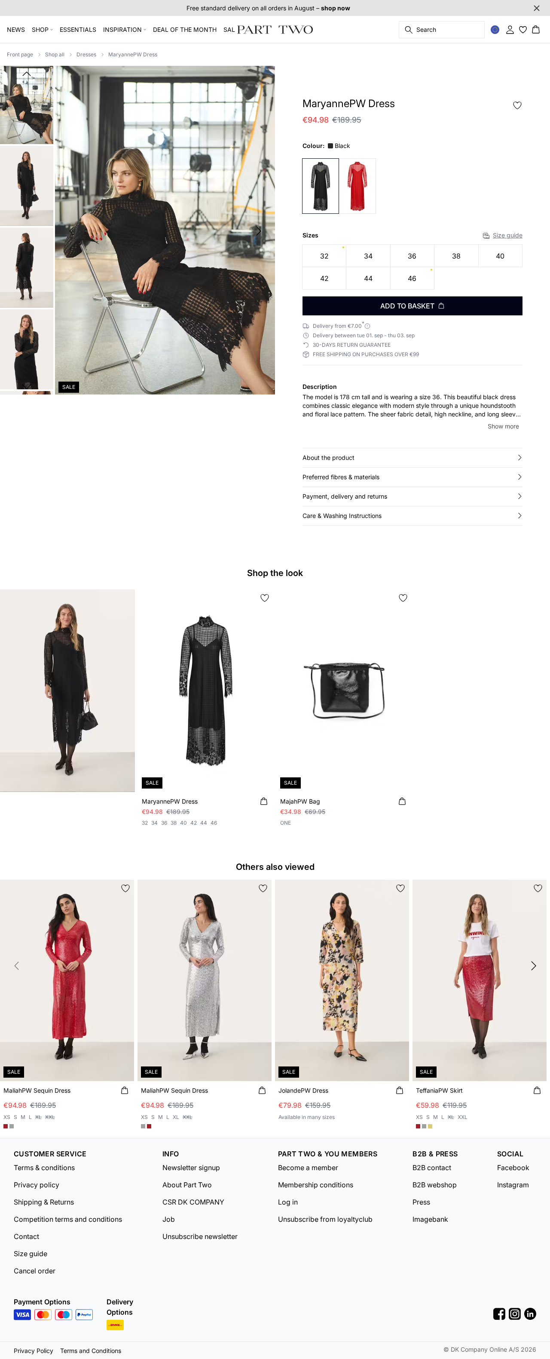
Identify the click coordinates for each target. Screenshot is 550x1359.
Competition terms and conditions (68, 1219)
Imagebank (430, 1219)
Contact (26, 1236)
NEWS (16, 29)
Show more (503, 426)
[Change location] (495, 30)
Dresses (86, 54)
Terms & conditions (44, 1167)
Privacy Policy (33, 1350)
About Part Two (187, 1184)
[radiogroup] (412, 267)
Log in (288, 1202)
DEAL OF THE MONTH (185, 29)
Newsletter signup (191, 1167)
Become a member (308, 1167)
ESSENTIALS (78, 29)
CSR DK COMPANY (193, 1202)
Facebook (513, 1167)
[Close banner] (536, 8)
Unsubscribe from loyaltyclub (325, 1219)
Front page (20, 54)
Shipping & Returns (44, 1202)
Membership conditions (315, 1184)
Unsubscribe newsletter (200, 1236)
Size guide (507, 235)
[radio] (324, 256)
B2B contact (431, 1167)
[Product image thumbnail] (26, 104)
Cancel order (34, 1271)
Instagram (513, 1184)
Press (421, 1202)
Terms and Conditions (90, 1350)
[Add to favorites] (517, 105)
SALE (230, 29)
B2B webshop (434, 1184)
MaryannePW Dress (132, 54)
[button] (412, 458)
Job (168, 1219)
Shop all (54, 54)
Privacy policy (36, 1184)
